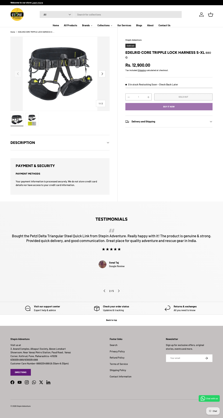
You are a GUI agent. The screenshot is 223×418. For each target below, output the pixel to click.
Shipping (142, 70)
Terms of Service (119, 363)
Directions (20, 372)
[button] (210, 14)
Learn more (37, 2)
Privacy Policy (117, 351)
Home (12, 32)
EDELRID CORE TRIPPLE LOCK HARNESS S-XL (36, 32)
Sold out (183, 97)
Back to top (111, 320)
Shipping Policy (118, 370)
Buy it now (169, 106)
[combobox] (111, 14)
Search (113, 345)
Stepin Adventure (133, 40)
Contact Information (120, 376)
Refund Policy (117, 357)
